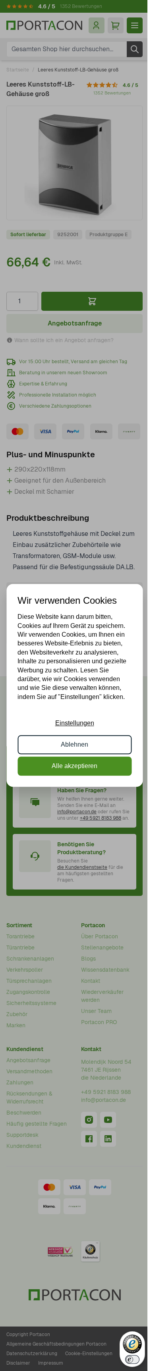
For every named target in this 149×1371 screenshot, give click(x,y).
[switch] (132, 1359)
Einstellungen (74, 723)
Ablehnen (74, 744)
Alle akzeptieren (74, 766)
